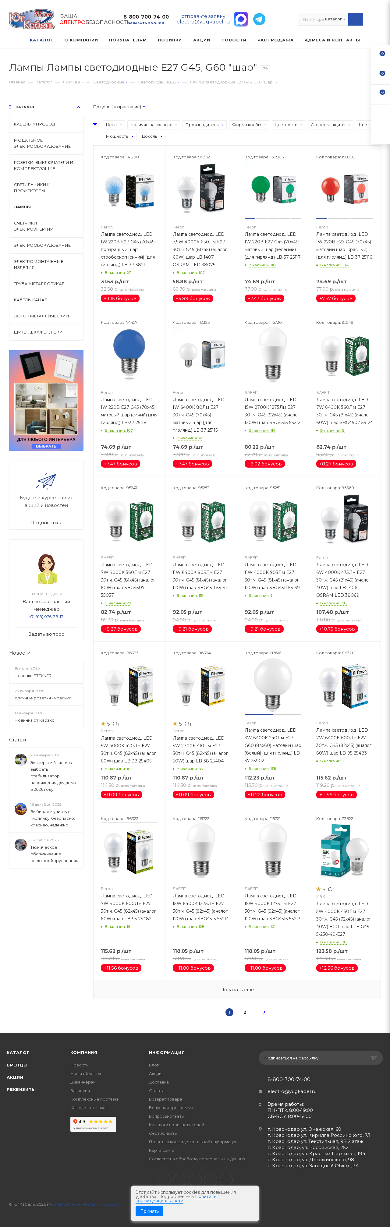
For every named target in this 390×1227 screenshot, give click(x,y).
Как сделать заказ (89, 1107)
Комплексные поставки (94, 1099)
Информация (167, 1052)
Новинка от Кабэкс (34, 720)
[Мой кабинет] (378, 20)
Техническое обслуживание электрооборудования (54, 854)
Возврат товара (165, 1099)
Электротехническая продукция (85, 1204)
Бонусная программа (171, 1107)
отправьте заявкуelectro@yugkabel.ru (203, 19)
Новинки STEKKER (33, 675)
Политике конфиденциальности (176, 1199)
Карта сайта (161, 1150)
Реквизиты (21, 1089)
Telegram (179, 1180)
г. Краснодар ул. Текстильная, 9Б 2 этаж (315, 1141)
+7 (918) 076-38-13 (46, 616)
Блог (154, 1065)
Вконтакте (164, 1180)
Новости (20, 653)
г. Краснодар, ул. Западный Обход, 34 (313, 1166)
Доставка (159, 1082)
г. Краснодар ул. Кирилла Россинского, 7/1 (319, 1135)
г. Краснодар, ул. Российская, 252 (308, 1147)
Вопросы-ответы (167, 1116)
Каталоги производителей (176, 1124)
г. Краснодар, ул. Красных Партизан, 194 (316, 1153)
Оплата (157, 1090)
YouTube (195, 1180)
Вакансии (80, 1090)
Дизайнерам (83, 1082)
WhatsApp (210, 1180)
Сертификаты (163, 1133)
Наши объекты (85, 1073)
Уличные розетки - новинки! (43, 697)
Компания (84, 1052)
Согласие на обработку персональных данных (197, 1158)
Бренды (17, 1065)
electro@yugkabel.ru (292, 1091)
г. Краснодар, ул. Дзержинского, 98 (311, 1159)
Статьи (17, 740)
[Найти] (355, 19)
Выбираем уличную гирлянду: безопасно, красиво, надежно (52, 818)
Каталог (18, 1052)
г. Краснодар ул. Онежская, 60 (304, 1129)
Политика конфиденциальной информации (193, 1141)
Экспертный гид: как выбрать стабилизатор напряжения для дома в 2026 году (53, 776)
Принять (149, 1211)
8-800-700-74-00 (146, 17)
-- (380, 55)
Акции (15, 1077)
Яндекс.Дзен (226, 1180)
